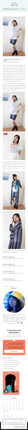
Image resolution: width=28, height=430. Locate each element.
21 (13, 408)
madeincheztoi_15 (8, 264)
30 (19, 410)
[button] (11, 383)
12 (6, 406)
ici (21, 74)
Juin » (7, 411)
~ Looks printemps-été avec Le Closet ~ (13, 59)
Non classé (19, 258)
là (12, 74)
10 (22, 403)
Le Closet (12, 66)
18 (3, 408)
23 (19, 408)
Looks (18, 62)
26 (7, 410)
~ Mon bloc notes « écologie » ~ (10, 366)
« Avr (4, 411)
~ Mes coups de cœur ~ (8, 368)
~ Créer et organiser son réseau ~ (11, 360)
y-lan (6, 62)
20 (10, 408)
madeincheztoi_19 (8, 271)
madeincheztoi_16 (8, 257)
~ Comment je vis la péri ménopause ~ (12, 362)
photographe (22, 317)
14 (13, 406)
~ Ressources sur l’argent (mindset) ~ (11, 364)
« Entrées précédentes (8, 286)
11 (3, 406)
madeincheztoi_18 (8, 279)
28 (13, 410)
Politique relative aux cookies (18, 424)
